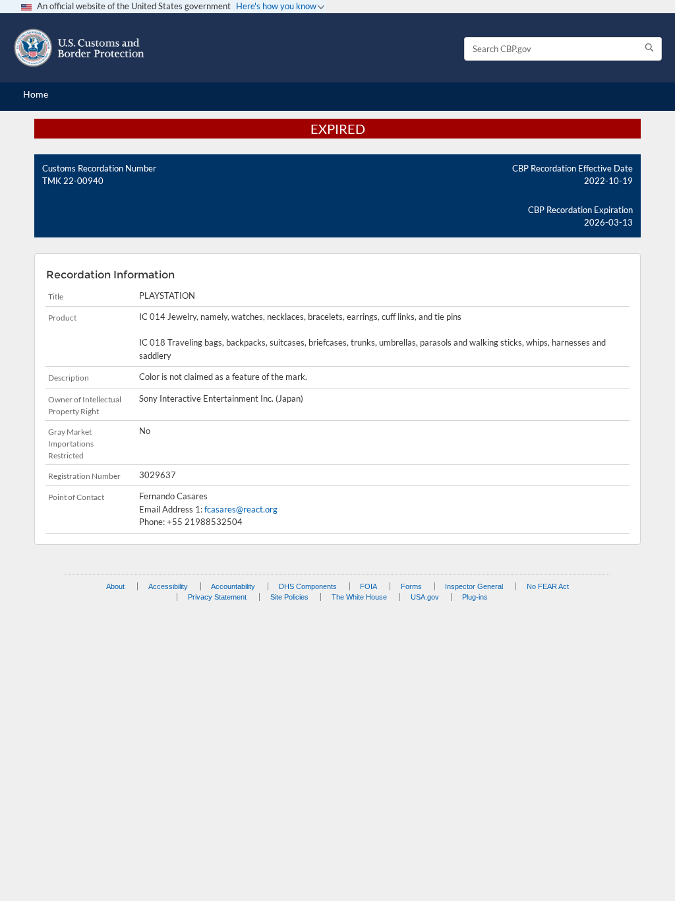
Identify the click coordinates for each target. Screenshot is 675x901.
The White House (359, 597)
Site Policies (289, 597)
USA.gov (425, 597)
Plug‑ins (475, 597)
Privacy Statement (217, 597)
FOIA (368, 586)
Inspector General (474, 586)
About (115, 586)
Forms (411, 586)
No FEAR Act (548, 586)
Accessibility (168, 586)
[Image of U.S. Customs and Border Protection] (79, 47)
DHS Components (308, 586)
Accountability (233, 586)
